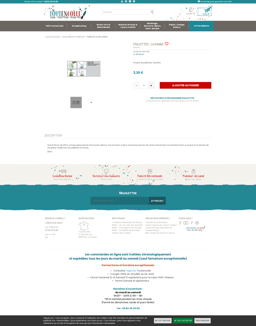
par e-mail (50, 234)
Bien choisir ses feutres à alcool (160, 233)
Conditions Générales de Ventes (127, 222)
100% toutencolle (54, 26)
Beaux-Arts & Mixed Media (103, 26)
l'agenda (131, 270)
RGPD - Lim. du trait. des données (127, 225)
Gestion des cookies (121, 233)
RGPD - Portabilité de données (126, 230)
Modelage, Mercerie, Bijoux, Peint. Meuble (152, 26)
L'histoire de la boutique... (157, 222)
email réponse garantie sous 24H (216, 1)
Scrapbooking (79, 26)
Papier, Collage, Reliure (177, 26)
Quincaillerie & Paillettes (73, 36)
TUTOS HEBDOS (201, 26)
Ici (46, 237)
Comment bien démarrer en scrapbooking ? (158, 229)
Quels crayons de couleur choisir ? (161, 225)
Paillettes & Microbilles (97, 36)
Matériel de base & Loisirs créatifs (127, 26)
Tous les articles (52, 36)
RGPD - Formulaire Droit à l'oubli (126, 227)
